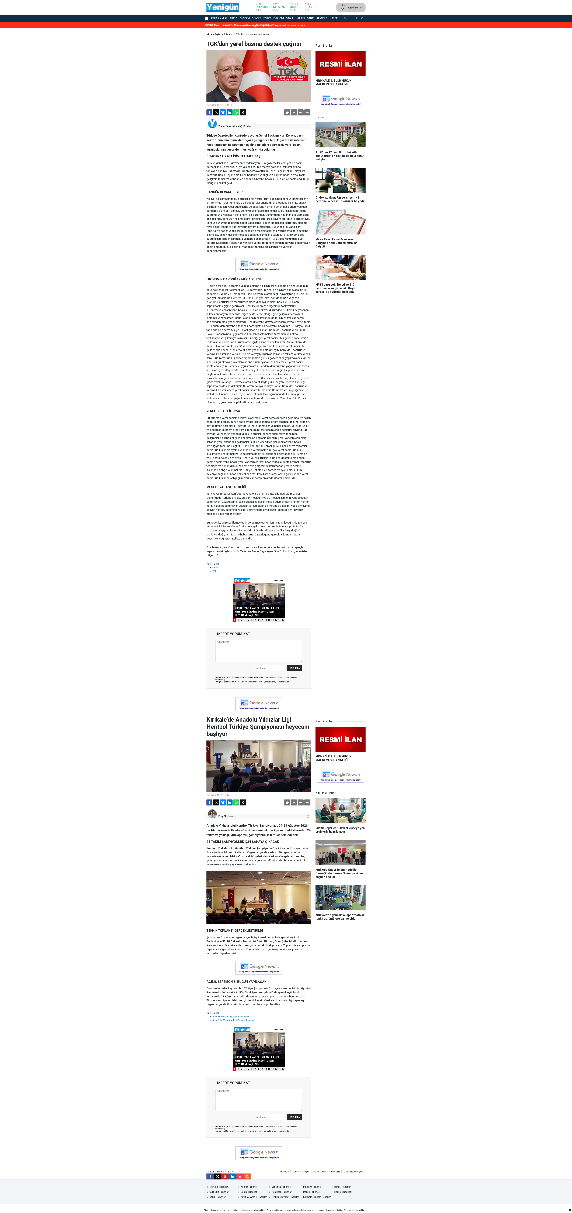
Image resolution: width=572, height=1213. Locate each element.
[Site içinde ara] (362, 18)
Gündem (245, 18)
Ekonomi (278, 18)
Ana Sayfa (215, 34)
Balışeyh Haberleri (312, 1186)
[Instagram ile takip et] (308, 816)
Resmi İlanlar (218, 18)
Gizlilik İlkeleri (319, 1172)
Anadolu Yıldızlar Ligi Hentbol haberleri (231, 1016)
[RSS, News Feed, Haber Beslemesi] (247, 1176)
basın (215, 567)
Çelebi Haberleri (249, 1191)
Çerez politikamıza (352, 1210)
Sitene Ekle (334, 1172)
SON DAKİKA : (212, 25)
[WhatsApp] (236, 112)
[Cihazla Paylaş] (243, 112)
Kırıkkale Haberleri (219, 1186)
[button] (294, 112)
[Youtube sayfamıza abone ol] (225, 1176)
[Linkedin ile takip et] (232, 1176)
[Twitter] (216, 112)
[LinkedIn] (230, 112)
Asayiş (234, 18)
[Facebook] (209, 112)
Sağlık (290, 18)
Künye (296, 1172)
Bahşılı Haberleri (342, 1186)
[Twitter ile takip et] (356, 18)
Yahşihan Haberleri (281, 1186)
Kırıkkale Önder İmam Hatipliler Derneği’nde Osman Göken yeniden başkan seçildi (265, 25)
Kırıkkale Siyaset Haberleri (285, 1197)
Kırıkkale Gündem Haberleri (317, 1197)
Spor (334, 18)
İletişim (305, 1172)
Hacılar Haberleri (343, 1191)
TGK (214, 571)
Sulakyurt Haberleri (219, 1191)
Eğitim (267, 18)
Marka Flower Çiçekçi (354, 1172)
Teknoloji (323, 18)
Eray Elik (223, 816)
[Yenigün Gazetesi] (222, 7)
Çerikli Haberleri (217, 1197)
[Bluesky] (223, 112)
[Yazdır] (287, 112)
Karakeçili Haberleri (282, 1191)
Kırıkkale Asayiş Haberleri (254, 1197)
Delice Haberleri (311, 1191)
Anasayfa (284, 1172)
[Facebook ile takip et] (351, 18)
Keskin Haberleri (249, 1186)
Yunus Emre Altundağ (230, 126)
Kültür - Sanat (305, 18)
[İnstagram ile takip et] (345, 18)
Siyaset (256, 18)
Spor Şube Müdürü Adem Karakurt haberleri (233, 1020)
